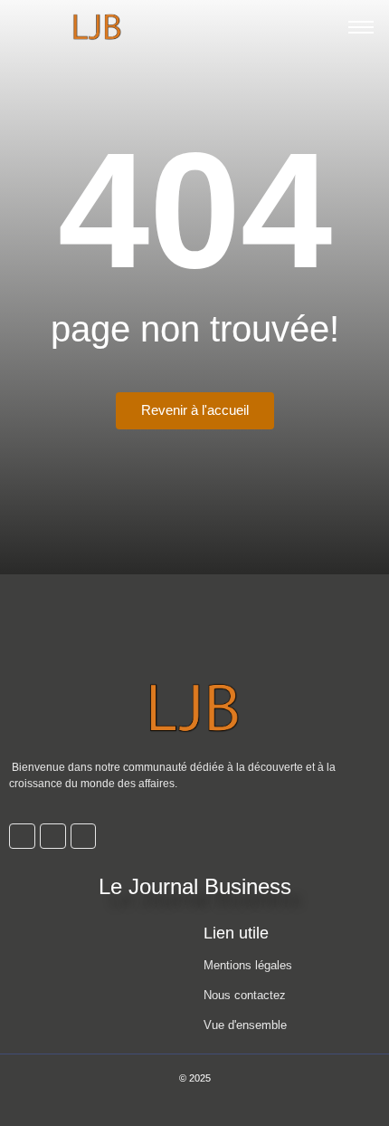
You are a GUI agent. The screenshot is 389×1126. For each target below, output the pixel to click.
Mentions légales (248, 965)
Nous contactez (245, 995)
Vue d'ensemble (245, 1025)
